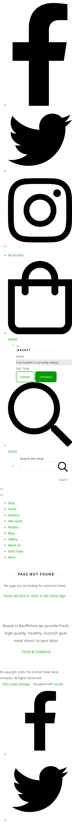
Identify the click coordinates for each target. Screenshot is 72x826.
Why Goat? (15, 521)
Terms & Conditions (36, 651)
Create (58, 684)
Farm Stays (15, 551)
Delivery (13, 515)
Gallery (13, 539)
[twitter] (40, 171)
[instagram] (40, 246)
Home (12, 509)
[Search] (63, 466)
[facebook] (40, 105)
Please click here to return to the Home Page (34, 596)
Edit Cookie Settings (16, 684)
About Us (14, 545)
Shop (11, 503)
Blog (11, 533)
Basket (25, 377)
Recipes (13, 527)
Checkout (46, 377)
